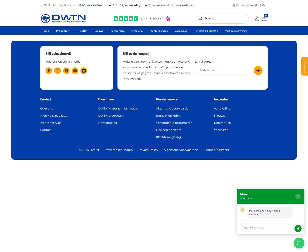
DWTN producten (111, 115)
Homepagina (107, 122)
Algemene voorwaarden (173, 108)
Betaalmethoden (168, 115)
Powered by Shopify (119, 150)
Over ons (46, 108)
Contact (46, 130)
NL (250, 5)
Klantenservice (50, 122)
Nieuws (219, 115)
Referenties (222, 122)
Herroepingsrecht (169, 130)
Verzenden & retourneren (174, 122)
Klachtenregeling (168, 137)
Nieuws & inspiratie (53, 115)
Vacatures (221, 130)
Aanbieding (222, 108)
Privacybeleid (132, 78)
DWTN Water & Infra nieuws (118, 108)
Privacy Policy (148, 150)
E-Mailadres (203, 61)
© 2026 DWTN (89, 150)
